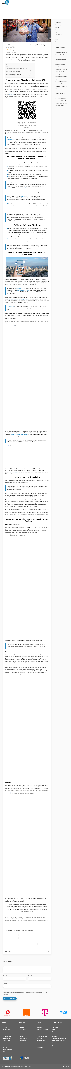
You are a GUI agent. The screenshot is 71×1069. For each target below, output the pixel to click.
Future (57, 27)
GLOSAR (54, 1031)
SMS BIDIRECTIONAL (7, 1029)
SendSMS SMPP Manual (41, 1040)
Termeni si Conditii (57, 1045)
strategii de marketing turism (38, 940)
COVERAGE (39, 7)
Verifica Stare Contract (42, 1034)
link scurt (31, 150)
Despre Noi (55, 1027)
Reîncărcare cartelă (7, 1049)
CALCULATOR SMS (40, 1042)
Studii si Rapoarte (60, 42)
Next (46, 951)
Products (5, 7)
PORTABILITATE (6, 1042)
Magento (22, 1034)
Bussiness (30, 930)
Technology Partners (58, 7)
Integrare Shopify (23, 1038)
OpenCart (22, 1036)
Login (19, 11)
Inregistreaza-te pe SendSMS (42, 1029)
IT (56, 32)
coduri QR (11, 94)
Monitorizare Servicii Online (59, 1038)
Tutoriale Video (40, 1047)
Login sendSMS (40, 1027)
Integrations (31, 7)
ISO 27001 (55, 1034)
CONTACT (10, 11)
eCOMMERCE (14, 7)
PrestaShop (22, 1031)
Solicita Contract (40, 1031)
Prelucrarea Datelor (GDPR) (59, 1040)
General (58, 29)
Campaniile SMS (10, 306)
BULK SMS (5, 1034)
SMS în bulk (18, 288)
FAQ (54, 1029)
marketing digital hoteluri (11, 934)
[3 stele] (9, 50)
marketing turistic (36, 934)
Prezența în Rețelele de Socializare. (14, 74)
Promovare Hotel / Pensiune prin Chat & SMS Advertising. (19, 73)
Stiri (57, 39)
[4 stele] (10, 50)
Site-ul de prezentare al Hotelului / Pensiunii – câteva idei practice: (20, 70)
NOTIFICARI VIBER (6, 1040)
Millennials (22, 196)
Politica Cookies (56, 1042)
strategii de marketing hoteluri (23, 940)
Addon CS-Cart (23, 1040)
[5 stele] (12, 50)
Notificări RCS (6, 1027)
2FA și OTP (5, 1031)
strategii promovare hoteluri (30, 943)
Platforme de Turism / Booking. (13, 71)
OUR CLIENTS (47, 7)
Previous (8, 951)
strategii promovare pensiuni (12, 947)
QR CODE (4, 1045)
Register (25, 11)
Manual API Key (40, 1045)
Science (58, 37)
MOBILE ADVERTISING (7, 1038)
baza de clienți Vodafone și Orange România (18, 299)
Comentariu (6, 965)
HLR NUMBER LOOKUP (7, 1036)
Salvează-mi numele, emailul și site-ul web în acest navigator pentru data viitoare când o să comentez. (25, 993)
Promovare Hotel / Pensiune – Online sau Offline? (17, 68)
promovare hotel (38, 937)
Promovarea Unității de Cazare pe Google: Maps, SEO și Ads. (19, 75)
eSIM (4, 1051)
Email (30, 975)
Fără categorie (59, 25)
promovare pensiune (10, 940)
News (4, 11)
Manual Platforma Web (42, 1036)
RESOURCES (22, 7)
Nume (5, 975)
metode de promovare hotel (12, 937)
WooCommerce (23, 1029)
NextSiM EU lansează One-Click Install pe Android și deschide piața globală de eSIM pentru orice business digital (61, 74)
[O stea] (6, 50)
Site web (5, 983)
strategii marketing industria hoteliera (14, 943)
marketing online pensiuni (24, 934)
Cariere (55, 1036)
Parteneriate (59, 34)
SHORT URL (5, 1047)
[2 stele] (7, 50)
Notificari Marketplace (25, 1042)
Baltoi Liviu (24, 930)
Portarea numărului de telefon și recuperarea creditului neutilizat (60, 93)
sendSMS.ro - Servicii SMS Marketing (12, 1066)
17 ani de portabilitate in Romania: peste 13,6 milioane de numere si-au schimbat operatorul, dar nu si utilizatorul (61, 103)
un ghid (21, 488)
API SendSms (39, 1038)
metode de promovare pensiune (26, 937)
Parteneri (22, 1027)
